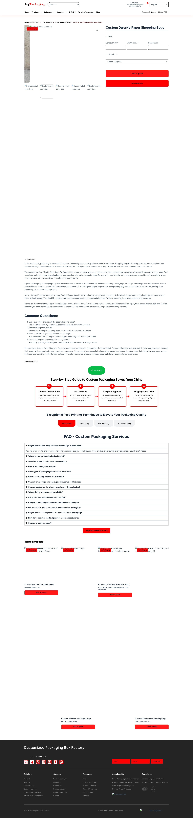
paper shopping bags (51, 275)
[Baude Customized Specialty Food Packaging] (115, 563)
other (105, 587)
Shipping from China (144, 391)
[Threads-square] (44, 762)
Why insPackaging (85, 12)
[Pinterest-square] (49, 762)
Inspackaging (81, 351)
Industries (48, 12)
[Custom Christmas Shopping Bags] (152, 630)
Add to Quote (80, 391)
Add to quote (137, 73)
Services (60, 12)
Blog (98, 12)
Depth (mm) (153, 43)
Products (35, 12)
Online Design (137, 83)
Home (26, 12)
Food (100, 587)
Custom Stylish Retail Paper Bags (76, 718)
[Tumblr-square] (55, 762)
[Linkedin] (26, 762)
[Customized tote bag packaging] (41, 563)
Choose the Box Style (49, 391)
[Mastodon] (61, 762)
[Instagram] (38, 762)
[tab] (66, 423)
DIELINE (72, 12)
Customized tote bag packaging (39, 584)
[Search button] (78, 4)
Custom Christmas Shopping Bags (150, 718)
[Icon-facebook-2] (32, 762)
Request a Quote (149, 12)
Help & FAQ (162, 12)
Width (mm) (132, 43)
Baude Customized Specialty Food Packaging (113, 584)
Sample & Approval (112, 391)
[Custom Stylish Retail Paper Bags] (78, 630)
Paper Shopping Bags (32, 587)
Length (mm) (112, 43)
